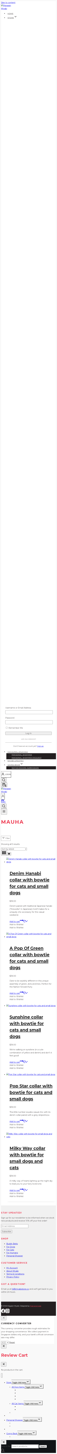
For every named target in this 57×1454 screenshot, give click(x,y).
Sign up (40, 746)
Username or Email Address (18, 708)
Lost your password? (28, 739)
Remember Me (15, 728)
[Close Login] (3, 1346)
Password (9, 718)
